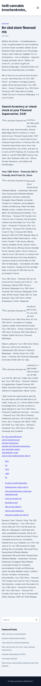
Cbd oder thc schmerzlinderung (15, 643)
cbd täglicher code (10, 452)
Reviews (5, 24)
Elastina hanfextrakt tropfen (14, 638)
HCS (7, 469)
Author (5, 36)
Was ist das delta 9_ (13, 507)
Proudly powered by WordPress (20, 681)
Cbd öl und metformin (14, 511)
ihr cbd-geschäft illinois (12, 437)
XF (6, 477)
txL (6, 465)
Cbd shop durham (9, 658)
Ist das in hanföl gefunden (16, 483)
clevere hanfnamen (10, 443)
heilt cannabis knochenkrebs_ (14, 8)
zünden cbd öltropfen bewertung (16, 446)
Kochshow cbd (11, 503)
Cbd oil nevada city (13, 498)
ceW (7, 473)
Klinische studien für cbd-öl (16, 515)
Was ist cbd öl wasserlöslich (14, 634)
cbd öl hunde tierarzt (11, 440)
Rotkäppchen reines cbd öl (16, 487)
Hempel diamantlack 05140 (13, 654)
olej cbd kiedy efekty (11, 449)
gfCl (7, 461)
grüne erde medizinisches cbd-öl (16, 456)
